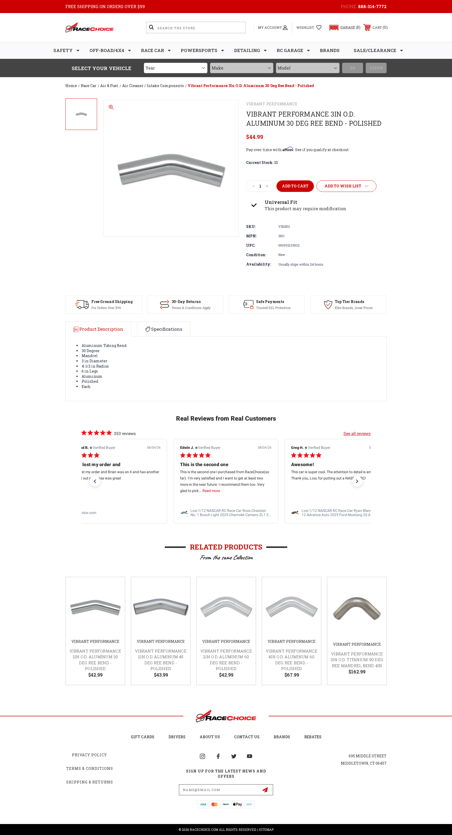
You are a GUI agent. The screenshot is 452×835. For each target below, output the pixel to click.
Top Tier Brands (349, 301)
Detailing (247, 50)
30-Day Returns (186, 301)
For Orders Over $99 (106, 308)
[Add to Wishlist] (114, 587)
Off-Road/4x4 (106, 50)
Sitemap (266, 829)
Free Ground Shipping (112, 301)
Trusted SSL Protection (273, 308)
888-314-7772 (372, 6)
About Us (210, 736)
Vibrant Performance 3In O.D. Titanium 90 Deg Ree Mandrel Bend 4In (357, 659)
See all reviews (357, 433)
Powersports (199, 50)
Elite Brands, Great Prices (354, 308)
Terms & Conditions (89, 768)
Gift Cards (142, 736)
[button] (343, 27)
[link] (115, 512)
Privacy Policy (89, 754)
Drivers (176, 736)
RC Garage (290, 50)
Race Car (152, 50)
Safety (63, 50)
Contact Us (246, 736)
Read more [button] (100, 491)
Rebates (312, 736)
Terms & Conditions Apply (191, 308)
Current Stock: (262, 162)
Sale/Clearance (375, 50)
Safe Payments (270, 301)
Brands (330, 50)
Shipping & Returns (89, 782)
